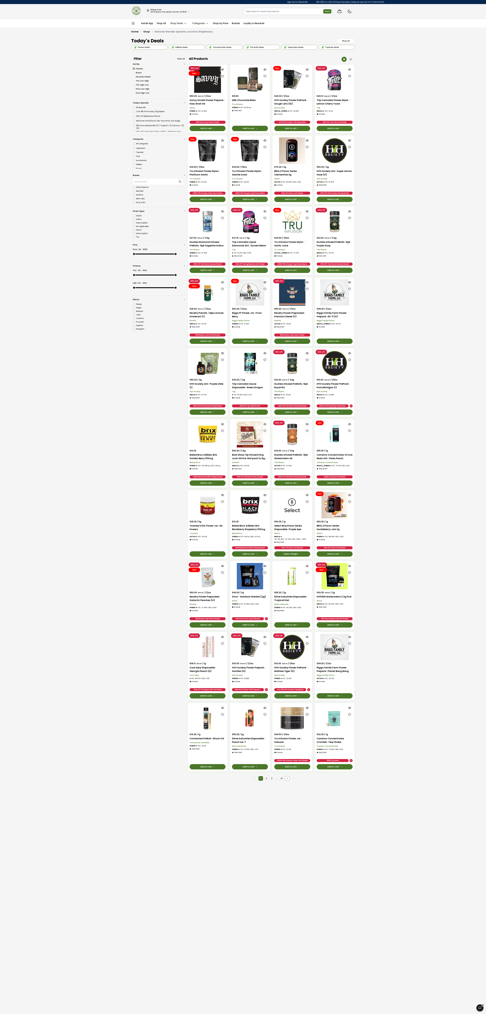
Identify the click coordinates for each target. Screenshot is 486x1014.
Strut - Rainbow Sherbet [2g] (249, 596)
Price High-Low (142, 93)
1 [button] (260, 778)
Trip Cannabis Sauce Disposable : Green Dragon (247, 385)
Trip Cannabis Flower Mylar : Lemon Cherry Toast (333, 102)
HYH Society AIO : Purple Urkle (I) (206, 385)
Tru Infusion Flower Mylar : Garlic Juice (289, 243)
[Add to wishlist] (222, 76)
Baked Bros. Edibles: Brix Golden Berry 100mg (203, 456)
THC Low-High (142, 81)
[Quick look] (222, 69)
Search (327, 11)
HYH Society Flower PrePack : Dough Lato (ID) (290, 102)
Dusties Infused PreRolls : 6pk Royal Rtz (291, 385)
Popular (139, 68)
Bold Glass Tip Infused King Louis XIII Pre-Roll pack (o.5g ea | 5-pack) (248, 456)
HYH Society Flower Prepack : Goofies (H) (248, 669)
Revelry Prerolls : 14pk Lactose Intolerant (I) (207, 314)
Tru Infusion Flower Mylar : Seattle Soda (247, 172)
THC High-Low (142, 85)
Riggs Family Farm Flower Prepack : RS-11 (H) (332, 314)
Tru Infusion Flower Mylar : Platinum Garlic (205, 172)
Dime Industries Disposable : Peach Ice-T (248, 740)
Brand (138, 72)
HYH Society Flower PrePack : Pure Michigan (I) (333, 385)
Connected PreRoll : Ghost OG (207, 738)
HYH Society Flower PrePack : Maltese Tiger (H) (290, 669)
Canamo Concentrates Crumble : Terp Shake (330, 740)
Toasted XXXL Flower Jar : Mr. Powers (206, 527)
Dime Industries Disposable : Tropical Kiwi (290, 598)
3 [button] (271, 778)
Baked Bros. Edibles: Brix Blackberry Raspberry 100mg (248, 527)
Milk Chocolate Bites (244, 100)
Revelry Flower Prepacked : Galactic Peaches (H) (205, 598)
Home (135, 31)
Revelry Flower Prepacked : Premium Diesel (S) (289, 314)
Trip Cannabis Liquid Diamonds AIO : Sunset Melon (249, 243)
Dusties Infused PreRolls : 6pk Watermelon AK (291, 456)
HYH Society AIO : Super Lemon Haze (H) (334, 172)
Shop (146, 31)
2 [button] (266, 778)
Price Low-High (142, 89)
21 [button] (281, 778)
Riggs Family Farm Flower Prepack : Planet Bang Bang (333, 669)
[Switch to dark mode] (349, 11)
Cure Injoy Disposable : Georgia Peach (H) (203, 669)
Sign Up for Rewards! (243, 2)
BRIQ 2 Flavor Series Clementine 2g (285, 172)
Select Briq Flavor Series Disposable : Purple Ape (288, 527)
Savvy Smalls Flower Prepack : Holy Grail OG (207, 102)
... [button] (276, 778)
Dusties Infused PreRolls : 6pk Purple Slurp (333, 243)
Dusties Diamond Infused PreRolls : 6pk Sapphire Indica (207, 243)
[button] (287, 778)
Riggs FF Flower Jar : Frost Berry (247, 314)
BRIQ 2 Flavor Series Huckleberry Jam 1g (328, 527)
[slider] (134, 254)
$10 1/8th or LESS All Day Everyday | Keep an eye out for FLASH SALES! (296, 2)
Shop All (346, 41)
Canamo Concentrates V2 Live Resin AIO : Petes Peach (334, 456)
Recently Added (143, 76)
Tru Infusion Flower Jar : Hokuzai (288, 740)
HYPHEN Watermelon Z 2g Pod (334, 596)
